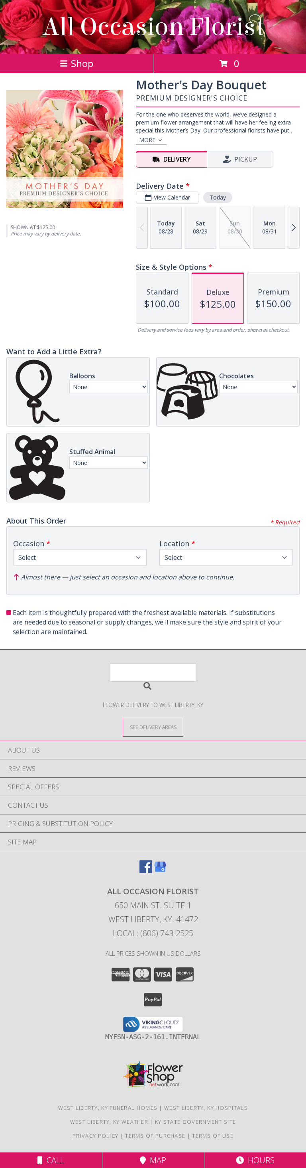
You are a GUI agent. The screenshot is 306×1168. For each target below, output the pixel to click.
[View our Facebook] (145, 870)
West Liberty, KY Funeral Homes (107, 1107)
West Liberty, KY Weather (109, 1121)
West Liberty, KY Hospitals (206, 1107)
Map (156, 1160)
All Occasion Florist (153, 27)
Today (218, 197)
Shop (82, 63)
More (147, 140)
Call (53, 1160)
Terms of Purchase (155, 1135)
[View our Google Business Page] (160, 870)
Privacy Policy (95, 1135)
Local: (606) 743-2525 (153, 933)
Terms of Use (212, 1135)
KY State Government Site (195, 1121)
